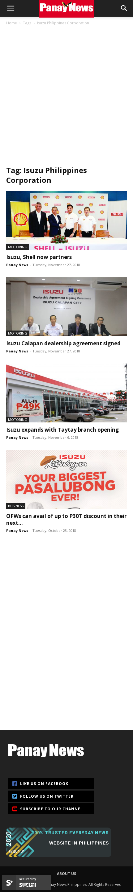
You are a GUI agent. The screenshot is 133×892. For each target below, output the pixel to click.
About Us (66, 873)
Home (11, 23)
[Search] (124, 8)
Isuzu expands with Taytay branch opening (62, 429)
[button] (10, 8)
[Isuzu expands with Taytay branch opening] (66, 393)
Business (16, 506)
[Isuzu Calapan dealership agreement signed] (66, 306)
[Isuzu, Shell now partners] (66, 220)
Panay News (17, 264)
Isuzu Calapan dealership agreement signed (63, 343)
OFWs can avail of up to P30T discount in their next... (66, 519)
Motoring (17, 247)
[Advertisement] (66, 95)
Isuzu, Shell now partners (39, 257)
